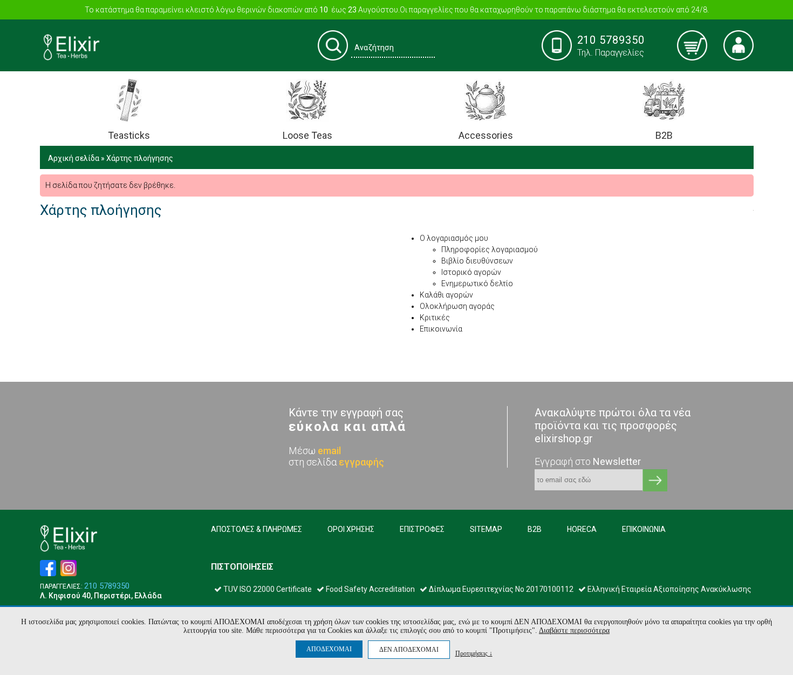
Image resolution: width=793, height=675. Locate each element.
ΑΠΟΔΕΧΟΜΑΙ (329, 649)
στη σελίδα (336, 462)
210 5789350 (106, 586)
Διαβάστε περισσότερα (574, 630)
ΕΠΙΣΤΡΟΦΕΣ (422, 529)
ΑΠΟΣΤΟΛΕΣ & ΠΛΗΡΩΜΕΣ (256, 529)
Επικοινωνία (441, 329)
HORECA (582, 529)
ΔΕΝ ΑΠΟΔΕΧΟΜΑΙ (409, 649)
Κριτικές (435, 317)
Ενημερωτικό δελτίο (477, 283)
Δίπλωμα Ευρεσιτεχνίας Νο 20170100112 (500, 589)
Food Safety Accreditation (369, 589)
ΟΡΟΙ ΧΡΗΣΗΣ (350, 529)
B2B (535, 529)
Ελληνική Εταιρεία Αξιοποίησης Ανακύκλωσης (668, 589)
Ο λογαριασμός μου (454, 238)
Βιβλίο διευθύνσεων (477, 260)
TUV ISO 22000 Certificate (267, 589)
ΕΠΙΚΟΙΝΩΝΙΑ (644, 529)
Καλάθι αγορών (446, 295)
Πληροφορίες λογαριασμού (489, 249)
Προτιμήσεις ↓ (474, 653)
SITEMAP (486, 529)
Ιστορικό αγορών (471, 272)
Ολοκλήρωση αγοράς (457, 306)
